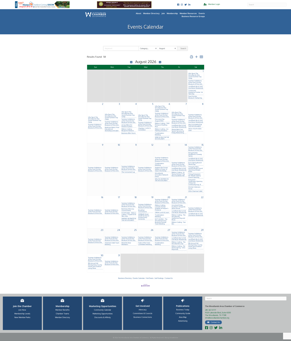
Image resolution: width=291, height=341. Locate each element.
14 (186, 144)
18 (136, 197)
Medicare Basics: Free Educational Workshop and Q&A (112, 129)
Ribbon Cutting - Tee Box (179, 223)
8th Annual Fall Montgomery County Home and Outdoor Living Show (195, 245)
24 (118, 229)
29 (202, 229)
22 (202, 197)
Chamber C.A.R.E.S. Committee (144, 129)
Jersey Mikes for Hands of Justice (127, 125)
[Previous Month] (131, 62)
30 (102, 255)
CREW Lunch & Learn (162, 212)
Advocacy (143, 309)
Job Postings (159, 278)
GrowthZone (173, 337)
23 (102, 229)
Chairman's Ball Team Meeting (112, 243)
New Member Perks (22, 317)
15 (202, 144)
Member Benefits (62, 310)
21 (186, 197)
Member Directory (151, 13)
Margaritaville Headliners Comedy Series (195, 154)
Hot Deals (149, 278)
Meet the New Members (126, 243)
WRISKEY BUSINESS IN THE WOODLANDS (129, 219)
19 (152, 197)
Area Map (183, 317)
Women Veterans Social (194, 187)
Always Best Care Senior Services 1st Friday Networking (178, 131)
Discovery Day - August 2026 (160, 120)
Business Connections (142, 317)
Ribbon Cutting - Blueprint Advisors (128, 129)
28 (185, 229)
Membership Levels (22, 313)
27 (169, 229)
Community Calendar (102, 310)
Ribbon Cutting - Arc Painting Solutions (161, 129)
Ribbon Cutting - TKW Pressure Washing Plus (162, 125)
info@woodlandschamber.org (217, 318)
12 (152, 144)
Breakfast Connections (142, 210)
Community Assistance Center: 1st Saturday (195, 92)
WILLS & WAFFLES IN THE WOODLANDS (195, 125)
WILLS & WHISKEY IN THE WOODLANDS (162, 179)
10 (119, 144)
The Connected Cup (128, 172)
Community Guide (182, 313)
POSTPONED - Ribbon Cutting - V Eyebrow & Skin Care (129, 214)
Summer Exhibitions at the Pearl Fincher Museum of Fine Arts (195, 82)
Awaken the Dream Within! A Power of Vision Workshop (161, 169)
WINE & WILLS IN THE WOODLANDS (162, 138)
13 (169, 144)
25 (135, 229)
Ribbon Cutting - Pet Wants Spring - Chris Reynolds (178, 247)
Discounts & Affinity (102, 317)
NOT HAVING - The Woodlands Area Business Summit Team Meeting (161, 221)
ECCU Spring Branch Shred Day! (195, 163)
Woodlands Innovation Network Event (161, 174)
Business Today (182, 309)
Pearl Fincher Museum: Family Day (195, 97)
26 (152, 229)
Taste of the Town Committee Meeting (145, 243)
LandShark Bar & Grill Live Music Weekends (195, 87)
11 (136, 144)
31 (119, 255)
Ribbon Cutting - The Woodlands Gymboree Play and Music (179, 217)
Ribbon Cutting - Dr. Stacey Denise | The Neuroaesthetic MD (178, 174)
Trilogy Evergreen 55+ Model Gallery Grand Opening (194, 175)
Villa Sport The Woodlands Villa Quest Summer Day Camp (194, 76)
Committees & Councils (142, 313)
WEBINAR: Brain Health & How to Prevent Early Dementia (143, 216)
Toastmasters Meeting (159, 133)
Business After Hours (128, 133)
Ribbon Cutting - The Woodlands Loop (179, 242)
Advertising (182, 321)
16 (102, 197)
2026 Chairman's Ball (195, 191)
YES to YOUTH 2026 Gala (194, 129)
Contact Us (169, 278)
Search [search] (183, 48)
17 (119, 197)
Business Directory (125, 278)
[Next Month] (160, 62)
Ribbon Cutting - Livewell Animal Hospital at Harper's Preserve (161, 207)
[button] (191, 57)
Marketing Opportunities (103, 313)
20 (168, 197)
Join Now (22, 310)
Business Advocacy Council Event (128, 209)
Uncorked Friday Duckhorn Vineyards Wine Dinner (178, 206)
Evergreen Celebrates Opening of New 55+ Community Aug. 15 (195, 182)
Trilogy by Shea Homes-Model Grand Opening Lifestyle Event (195, 169)
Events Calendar (139, 278)
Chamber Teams (62, 313)
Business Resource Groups (193, 16)
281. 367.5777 (210, 310)
